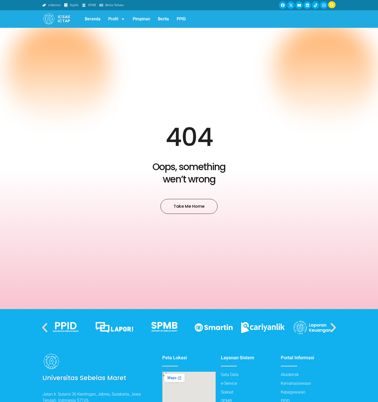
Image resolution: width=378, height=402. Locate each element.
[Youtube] (299, 5)
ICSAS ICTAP (64, 19)
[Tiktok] (315, 5)
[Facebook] (282, 5)
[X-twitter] (291, 5)
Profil (113, 18)
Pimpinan (141, 18)
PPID (181, 18)
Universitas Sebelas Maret (84, 377)
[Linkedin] (307, 5)
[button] (45, 327)
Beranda (93, 18)
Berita (163, 18)
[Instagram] (324, 5)
